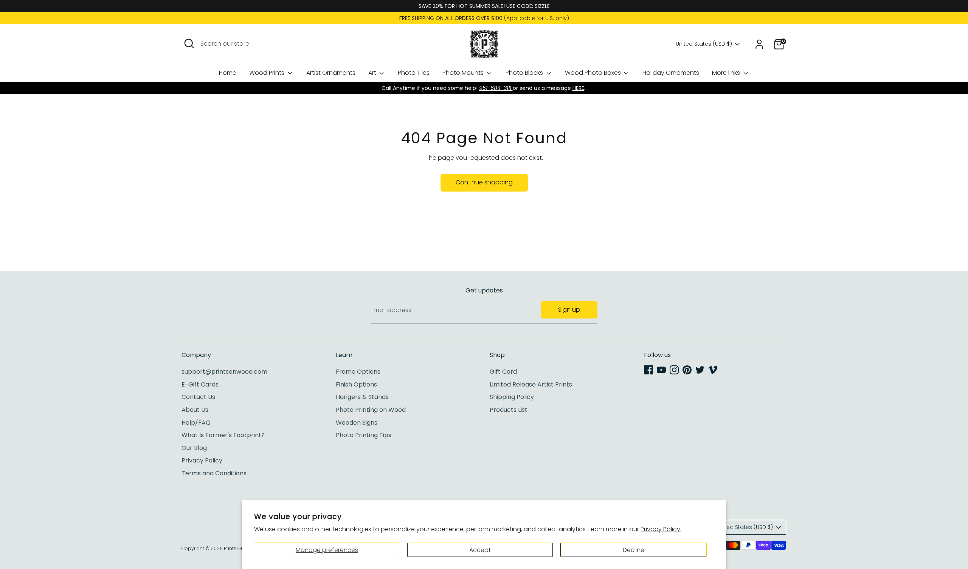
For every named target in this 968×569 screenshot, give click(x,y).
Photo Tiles (414, 72)
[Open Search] (189, 43)
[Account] (759, 44)
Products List (508, 409)
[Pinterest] (687, 369)
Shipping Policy (512, 397)
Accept (480, 550)
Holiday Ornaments (670, 72)
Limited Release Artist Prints (531, 384)
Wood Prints (267, 72)
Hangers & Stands (362, 397)
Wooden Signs (356, 422)
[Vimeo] (712, 369)
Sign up (569, 309)
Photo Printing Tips (363, 435)
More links (727, 72)
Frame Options (358, 371)
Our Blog (194, 448)
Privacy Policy (202, 460)
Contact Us (198, 397)
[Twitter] (699, 369)
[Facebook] (648, 369)
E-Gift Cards (200, 384)
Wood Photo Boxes (593, 72)
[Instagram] (674, 369)
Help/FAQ (196, 422)
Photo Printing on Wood (371, 409)
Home (227, 72)
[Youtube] (661, 369)
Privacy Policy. (661, 529)
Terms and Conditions (214, 473)
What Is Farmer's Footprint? (223, 435)
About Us (195, 409)
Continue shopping (484, 182)
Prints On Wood (241, 548)
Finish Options (356, 384)
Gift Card (503, 371)
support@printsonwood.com (224, 371)
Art (373, 72)
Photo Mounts (463, 72)
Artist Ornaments (330, 72)
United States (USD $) (704, 44)
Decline (633, 550)
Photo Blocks (525, 72)
